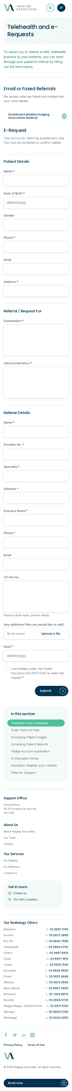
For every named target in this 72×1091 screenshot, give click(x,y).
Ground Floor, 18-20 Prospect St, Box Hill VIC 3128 (20, 808)
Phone (9, 237)
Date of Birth (14, 193)
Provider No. (14, 444)
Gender (9, 215)
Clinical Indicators (18, 363)
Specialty (12, 467)
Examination (14, 321)
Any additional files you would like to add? (34, 624)
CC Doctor (11, 577)
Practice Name (16, 511)
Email (7, 260)
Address (11, 282)
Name (9, 171)
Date (8, 646)
